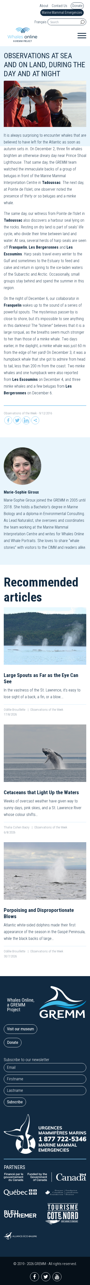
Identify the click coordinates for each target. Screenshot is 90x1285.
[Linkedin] (26, 420)
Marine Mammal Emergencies (62, 12)
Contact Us (59, 6)
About (44, 6)
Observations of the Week (20, 413)
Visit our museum (20, 1029)
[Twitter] (17, 420)
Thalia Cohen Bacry (17, 827)
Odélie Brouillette (15, 709)
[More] (35, 420)
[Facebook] (8, 420)
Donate (77, 6)
